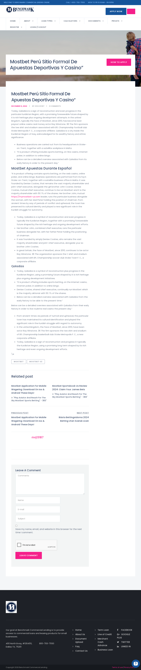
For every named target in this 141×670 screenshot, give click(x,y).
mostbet (19, 361)
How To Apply (119, 62)
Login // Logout (38, 27)
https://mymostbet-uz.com (25, 196)
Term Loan (103, 630)
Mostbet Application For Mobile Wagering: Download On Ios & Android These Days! (28, 389)
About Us (80, 634)
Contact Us (81, 650)
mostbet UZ (35, 361)
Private (115, 21)
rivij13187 (39, 106)
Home (13, 21)
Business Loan (105, 649)
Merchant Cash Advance (103, 642)
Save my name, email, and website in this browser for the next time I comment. (48, 531)
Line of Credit (105, 634)
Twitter (125, 642)
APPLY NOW (116, 11)
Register (14, 27)
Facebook (126, 630)
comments (56, 106)
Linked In (126, 646)
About (27, 21)
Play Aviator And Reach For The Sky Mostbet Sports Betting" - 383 (28, 399)
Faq (77, 646)
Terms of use (117, 667)
